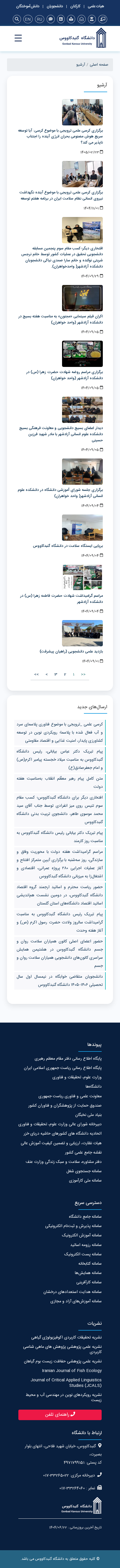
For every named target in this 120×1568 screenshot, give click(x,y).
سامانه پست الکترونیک (83, 1254)
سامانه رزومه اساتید (86, 1245)
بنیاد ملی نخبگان (88, 1115)
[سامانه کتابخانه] (71, 19)
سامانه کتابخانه (90, 1263)
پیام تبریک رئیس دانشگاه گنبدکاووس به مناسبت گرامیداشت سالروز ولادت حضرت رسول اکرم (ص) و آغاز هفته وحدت (60, 922)
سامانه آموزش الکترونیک (82, 1235)
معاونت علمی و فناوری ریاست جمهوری (70, 1096)
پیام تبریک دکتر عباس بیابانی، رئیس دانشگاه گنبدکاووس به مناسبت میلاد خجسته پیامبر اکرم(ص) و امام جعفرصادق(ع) (60, 759)
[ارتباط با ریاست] (51, 19)
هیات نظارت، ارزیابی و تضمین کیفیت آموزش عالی (61, 1143)
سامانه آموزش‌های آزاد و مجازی (76, 1301)
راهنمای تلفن (57, 1415)
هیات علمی (96, 6)
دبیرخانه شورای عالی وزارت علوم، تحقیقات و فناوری (60, 1124)
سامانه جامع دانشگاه (85, 1216)
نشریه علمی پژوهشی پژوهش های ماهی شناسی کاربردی (62, 1349)
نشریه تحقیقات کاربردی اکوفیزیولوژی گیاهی (66, 1337)
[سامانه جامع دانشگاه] (102, 19)
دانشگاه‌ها (94, 1086)
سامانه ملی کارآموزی (85, 1180)
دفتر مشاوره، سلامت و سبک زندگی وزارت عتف (64, 1162)
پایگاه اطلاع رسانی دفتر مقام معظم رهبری (68, 1058)
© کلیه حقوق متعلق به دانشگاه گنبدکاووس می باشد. (60, 1559)
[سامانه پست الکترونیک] (81, 19)
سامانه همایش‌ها (88, 1273)
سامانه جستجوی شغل (84, 1171)
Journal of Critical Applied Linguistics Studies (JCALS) (66, 1383)
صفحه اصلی (99, 65)
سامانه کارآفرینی (89, 1282)
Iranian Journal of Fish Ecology (72, 1370)
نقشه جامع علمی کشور (83, 1152)
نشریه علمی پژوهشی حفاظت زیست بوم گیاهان (63, 1361)
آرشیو (80, 65)
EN (28, 19)
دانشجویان (55, 6)
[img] (17, 19)
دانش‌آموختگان (27, 6)
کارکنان (75, 6)
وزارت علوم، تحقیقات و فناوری (77, 1077)
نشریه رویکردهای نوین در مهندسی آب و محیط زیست (64, 1398)
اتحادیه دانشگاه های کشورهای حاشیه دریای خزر (63, 1133)
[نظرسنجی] (61, 19)
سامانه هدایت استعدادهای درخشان (72, 1292)
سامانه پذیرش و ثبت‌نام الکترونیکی (73, 1226)
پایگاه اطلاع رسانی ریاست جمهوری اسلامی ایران (63, 1068)
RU (39, 19)
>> (36, 674)
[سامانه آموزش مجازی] (92, 19)
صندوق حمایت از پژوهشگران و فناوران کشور (65, 1105)
